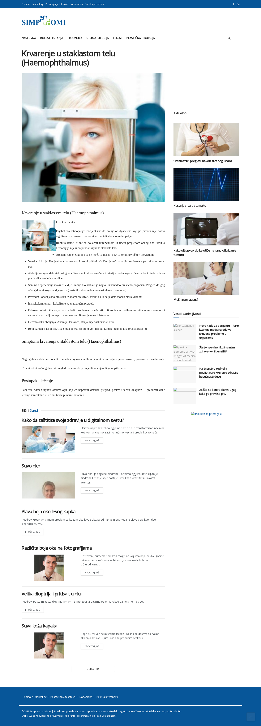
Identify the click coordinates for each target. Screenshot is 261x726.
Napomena (77, 4)
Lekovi (117, 38)
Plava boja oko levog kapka (49, 511)
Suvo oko (31, 465)
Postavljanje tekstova (56, 4)
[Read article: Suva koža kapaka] (48, 645)
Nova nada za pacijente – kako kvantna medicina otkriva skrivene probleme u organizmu (219, 331)
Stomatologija (98, 38)
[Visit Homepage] (44, 20)
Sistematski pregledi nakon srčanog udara (202, 161)
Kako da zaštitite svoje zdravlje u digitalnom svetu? (73, 420)
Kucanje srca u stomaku (189, 205)
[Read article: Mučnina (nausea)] (206, 278)
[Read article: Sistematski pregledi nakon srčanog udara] (206, 139)
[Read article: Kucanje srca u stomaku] (206, 184)
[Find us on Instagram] (238, 4)
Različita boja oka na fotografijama (57, 548)
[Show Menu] (237, 38)
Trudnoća (74, 38)
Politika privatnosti (95, 4)
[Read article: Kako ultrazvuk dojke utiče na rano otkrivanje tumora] (206, 229)
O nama (26, 4)
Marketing (37, 4)
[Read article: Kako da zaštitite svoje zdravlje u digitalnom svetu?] (48, 439)
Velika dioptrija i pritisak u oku (52, 593)
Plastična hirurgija (140, 38)
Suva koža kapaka (39, 625)
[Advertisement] (206, 75)
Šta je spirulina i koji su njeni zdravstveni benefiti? (217, 349)
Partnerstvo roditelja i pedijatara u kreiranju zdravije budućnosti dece (218, 372)
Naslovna (29, 38)
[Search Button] (229, 38)
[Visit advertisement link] (206, 414)
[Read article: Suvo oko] (48, 485)
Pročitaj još (93, 439)
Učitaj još (93, 668)
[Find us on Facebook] (233, 4)
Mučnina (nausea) (185, 299)
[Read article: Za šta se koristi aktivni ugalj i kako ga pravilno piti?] (184, 396)
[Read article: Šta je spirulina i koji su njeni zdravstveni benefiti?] (184, 353)
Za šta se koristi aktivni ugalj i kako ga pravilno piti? (218, 392)
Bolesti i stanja (51, 38)
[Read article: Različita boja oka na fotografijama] (48, 567)
